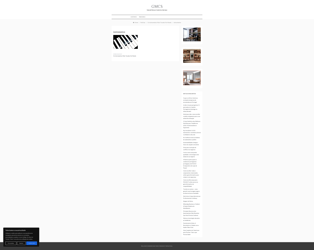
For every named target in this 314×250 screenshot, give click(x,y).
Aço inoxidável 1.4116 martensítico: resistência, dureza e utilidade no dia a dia (192, 132)
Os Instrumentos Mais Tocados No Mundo (124, 56)
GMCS (157, 6)
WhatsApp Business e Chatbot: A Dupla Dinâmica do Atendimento (191, 206)
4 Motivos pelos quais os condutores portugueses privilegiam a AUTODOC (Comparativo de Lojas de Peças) (190, 164)
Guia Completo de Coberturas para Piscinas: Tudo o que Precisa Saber (191, 232)
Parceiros (142, 16)
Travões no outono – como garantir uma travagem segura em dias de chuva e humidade (191, 191)
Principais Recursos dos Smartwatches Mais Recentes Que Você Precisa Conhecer (191, 213)
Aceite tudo (32, 243)
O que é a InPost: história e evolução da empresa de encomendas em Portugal (190, 100)
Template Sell (169, 246)
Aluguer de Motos (188, 201)
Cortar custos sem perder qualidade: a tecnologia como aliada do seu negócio (191, 154)
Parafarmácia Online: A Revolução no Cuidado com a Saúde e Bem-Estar (191, 225)
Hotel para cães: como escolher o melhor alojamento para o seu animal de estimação (191, 116)
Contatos (134, 16)
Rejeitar (21, 243)
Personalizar (11, 243)
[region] (21, 237)
